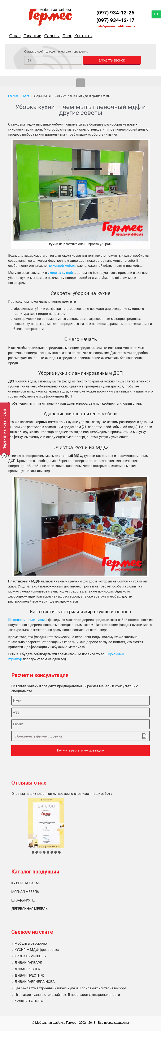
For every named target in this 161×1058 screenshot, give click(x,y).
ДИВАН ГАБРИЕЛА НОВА (34, 982)
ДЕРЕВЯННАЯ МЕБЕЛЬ (29, 909)
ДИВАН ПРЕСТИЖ (29, 975)
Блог (66, 35)
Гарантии (32, 35)
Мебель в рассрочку (31, 943)
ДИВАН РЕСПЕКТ (28, 969)
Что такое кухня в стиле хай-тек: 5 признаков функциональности (67, 995)
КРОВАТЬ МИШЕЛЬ (30, 956)
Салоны (52, 35)
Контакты (83, 35)
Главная (13, 96)
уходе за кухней (60, 273)
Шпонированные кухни (26, 620)
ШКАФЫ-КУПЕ (23, 900)
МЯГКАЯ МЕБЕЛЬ (25, 892)
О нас (15, 35)
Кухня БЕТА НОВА (28, 1001)
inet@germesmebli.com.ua (115, 26)
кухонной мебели (63, 266)
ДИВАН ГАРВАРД (28, 963)
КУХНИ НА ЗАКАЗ (25, 883)
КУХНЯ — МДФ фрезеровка (36, 950)
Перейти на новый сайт (4, 429)
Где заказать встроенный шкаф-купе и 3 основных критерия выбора (70, 988)
